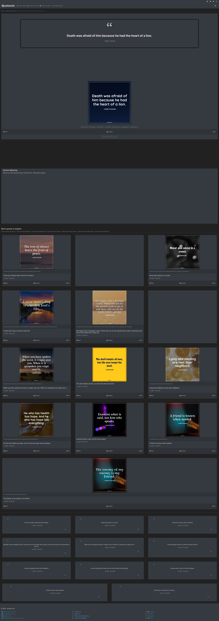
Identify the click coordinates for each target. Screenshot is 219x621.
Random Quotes (58, 5)
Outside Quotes (97, 326)
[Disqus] (109, 199)
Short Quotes (36, 271)
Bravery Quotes (116, 127)
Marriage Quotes (81, 326)
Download (110, 131)
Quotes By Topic (45, 5)
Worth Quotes (23, 326)
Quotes (3, 11)
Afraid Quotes (92, 127)
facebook (151, 611)
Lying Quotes (153, 383)
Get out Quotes (120, 326)
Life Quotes (37, 326)
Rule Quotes (22, 383)
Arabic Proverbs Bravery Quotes (69, 231)
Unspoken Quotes (30, 383)
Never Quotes (169, 271)
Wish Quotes (105, 326)
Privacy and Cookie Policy (82, 616)
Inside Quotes (112, 326)
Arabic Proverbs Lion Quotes (54, 231)
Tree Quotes (15, 271)
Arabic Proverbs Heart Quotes (39, 231)
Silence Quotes (8, 271)
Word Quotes (15, 383)
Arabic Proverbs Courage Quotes (86, 231)
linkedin (151, 614)
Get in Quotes (128, 326)
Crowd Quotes (185, 271)
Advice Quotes (177, 271)
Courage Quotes (125, 127)
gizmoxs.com (9, 614)
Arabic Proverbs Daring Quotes (102, 231)
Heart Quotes (100, 127)
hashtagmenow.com (13, 618)
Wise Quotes (7, 326)
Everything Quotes (33, 439)
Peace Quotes (29, 271)
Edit (215, 131)
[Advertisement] (40, 65)
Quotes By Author (34, 5)
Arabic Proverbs (110, 41)
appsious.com (7, 616)
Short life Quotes (161, 271)
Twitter (151, 618)
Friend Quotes (163, 439)
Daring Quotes (133, 127)
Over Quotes (38, 383)
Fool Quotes (31, 326)
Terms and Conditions (81, 618)
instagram (151, 616)
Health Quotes (7, 439)
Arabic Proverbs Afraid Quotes (24, 231)
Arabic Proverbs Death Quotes (8, 231)
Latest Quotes (22, 5)
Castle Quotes (89, 326)
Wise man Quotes (15, 326)
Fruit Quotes (22, 271)
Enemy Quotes (15, 494)
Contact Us (78, 611)
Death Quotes (84, 127)
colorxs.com (9, 611)
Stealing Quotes (161, 383)
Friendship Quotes (154, 439)
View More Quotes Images (109, 136)
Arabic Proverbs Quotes (11, 11)
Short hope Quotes (23, 439)
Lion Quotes (108, 127)
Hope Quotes (15, 439)
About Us (77, 614)
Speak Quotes (7, 383)
